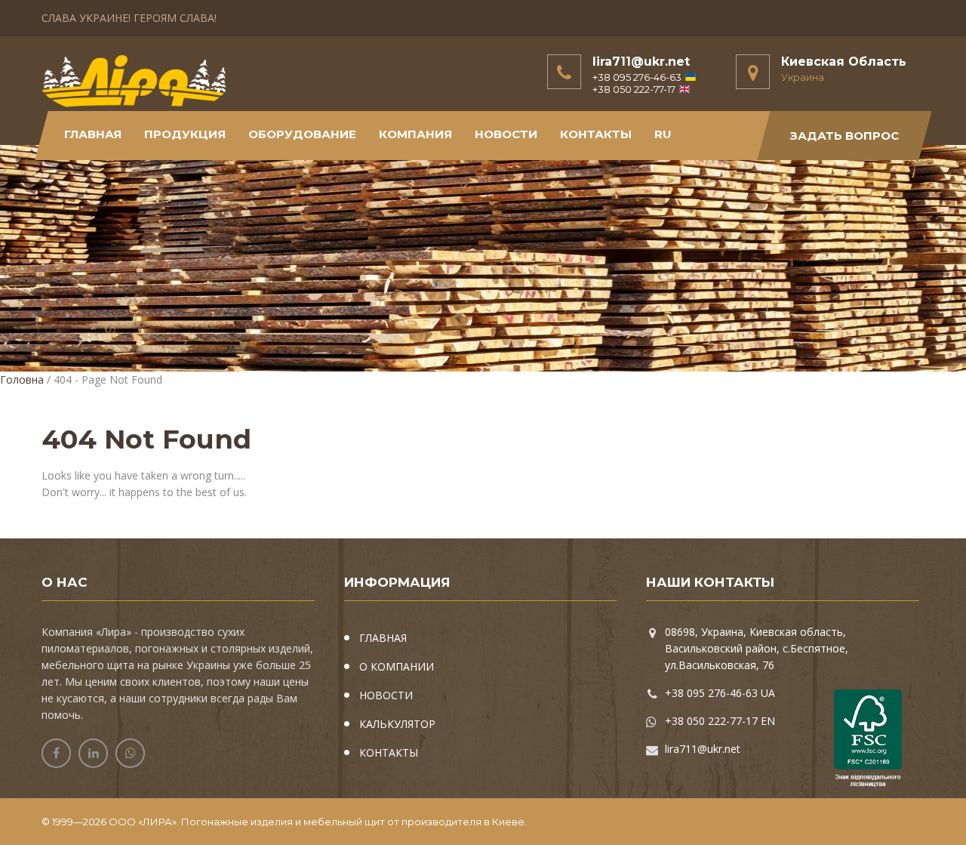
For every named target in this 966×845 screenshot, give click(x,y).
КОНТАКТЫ (596, 134)
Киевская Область (843, 61)
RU (663, 134)
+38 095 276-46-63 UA (720, 693)
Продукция (185, 134)
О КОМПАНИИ (396, 666)
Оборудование (302, 134)
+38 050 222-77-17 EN (720, 721)
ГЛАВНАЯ (383, 638)
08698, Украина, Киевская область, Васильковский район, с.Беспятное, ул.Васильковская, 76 (756, 648)
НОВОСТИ (506, 134)
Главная (93, 134)
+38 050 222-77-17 (633, 89)
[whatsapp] (130, 753)
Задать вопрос (844, 135)
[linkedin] (93, 753)
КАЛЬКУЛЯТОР (397, 724)
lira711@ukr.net (641, 61)
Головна (22, 379)
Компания (415, 134)
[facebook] (56, 753)
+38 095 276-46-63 (636, 77)
